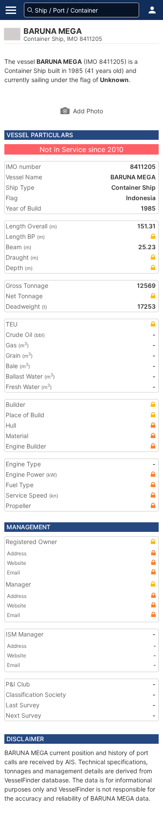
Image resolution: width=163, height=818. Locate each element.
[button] (152, 10)
